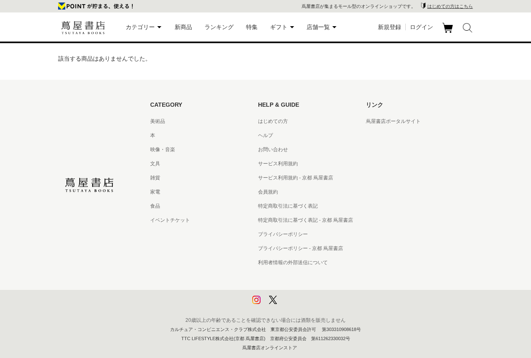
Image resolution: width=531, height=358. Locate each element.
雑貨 (155, 178)
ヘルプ (265, 135)
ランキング (219, 27)
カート (448, 33)
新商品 (183, 27)
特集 (252, 27)
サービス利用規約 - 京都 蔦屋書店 (295, 178)
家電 (155, 192)
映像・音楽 (162, 149)
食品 (155, 206)
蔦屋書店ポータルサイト (393, 121)
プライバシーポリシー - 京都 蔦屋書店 (300, 248)
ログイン (421, 27)
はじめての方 (273, 121)
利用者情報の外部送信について (293, 262)
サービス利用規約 (278, 164)
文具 (155, 164)
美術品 (157, 121)
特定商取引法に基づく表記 (288, 206)
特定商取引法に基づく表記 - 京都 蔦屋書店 (305, 220)
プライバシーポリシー (283, 234)
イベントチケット (170, 220)
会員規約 (268, 192)
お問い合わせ (273, 149)
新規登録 (389, 27)
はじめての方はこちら (450, 6)
